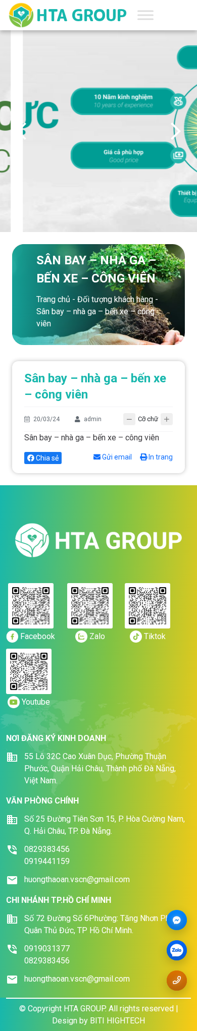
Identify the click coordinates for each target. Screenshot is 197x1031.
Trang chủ (53, 299)
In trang (160, 457)
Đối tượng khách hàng (115, 299)
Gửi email (116, 457)
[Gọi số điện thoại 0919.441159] (177, 980)
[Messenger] (177, 920)
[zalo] (176, 950)
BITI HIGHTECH (117, 1020)
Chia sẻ (46, 458)
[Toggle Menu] (145, 15)
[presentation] (21, 131)
